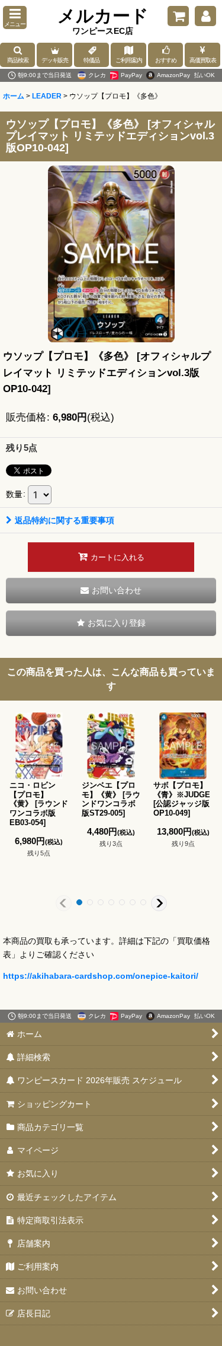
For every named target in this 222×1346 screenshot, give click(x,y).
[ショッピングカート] (178, 16)
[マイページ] (205, 16)
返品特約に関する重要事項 (64, 520)
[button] (15, 17)
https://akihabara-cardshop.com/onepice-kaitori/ (100, 976)
